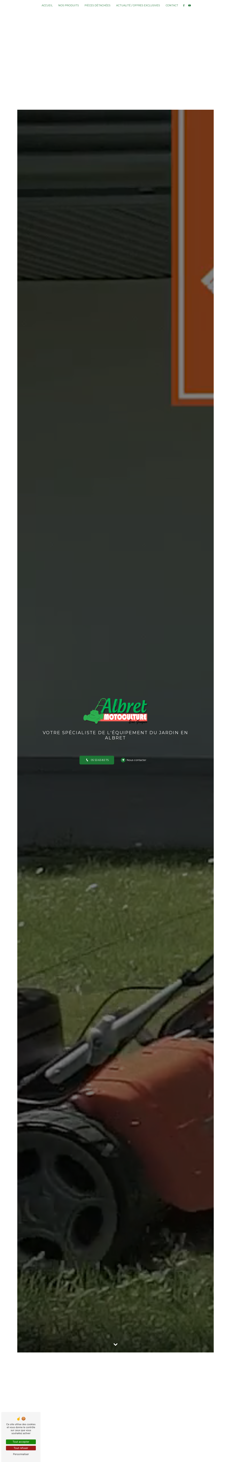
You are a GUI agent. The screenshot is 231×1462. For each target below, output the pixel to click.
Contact (172, 5)
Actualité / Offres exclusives (138, 5)
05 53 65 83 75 (100, 760)
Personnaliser (21, 1454)
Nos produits (68, 5)
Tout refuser (21, 1448)
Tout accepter (21, 1441)
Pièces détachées (97, 5)
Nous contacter (136, 760)
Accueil (47, 5)
